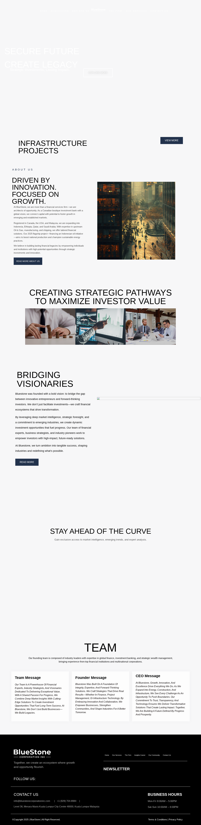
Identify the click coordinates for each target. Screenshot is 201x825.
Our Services (117, 755)
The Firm (128, 755)
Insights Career (139, 755)
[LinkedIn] (44, 777)
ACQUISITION (60, 11)
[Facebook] (36, 777)
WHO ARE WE (81, 11)
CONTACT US (159, 11)
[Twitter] (40, 777)
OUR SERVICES (136, 11)
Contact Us (167, 755)
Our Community (154, 755)
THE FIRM (115, 11)
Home (107, 755)
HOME (44, 11)
